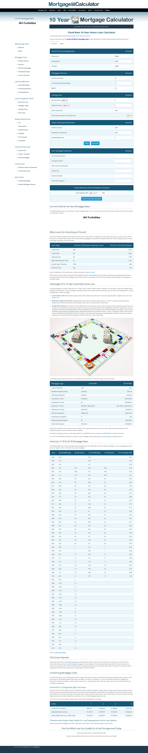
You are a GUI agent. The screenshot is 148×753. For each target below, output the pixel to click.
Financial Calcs (98, 10)
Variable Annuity (23, 130)
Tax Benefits (21, 140)
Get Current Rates (64, 83)
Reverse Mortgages (24, 157)
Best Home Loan (23, 102)
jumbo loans (60, 683)
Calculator (54, 43)
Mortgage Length (23, 105)
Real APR (20, 64)
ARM (64, 10)
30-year (115, 436)
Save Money (81, 10)
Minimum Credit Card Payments (27, 167)
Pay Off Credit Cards (24, 171)
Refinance (52, 10)
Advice (90, 10)
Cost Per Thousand (23, 75)
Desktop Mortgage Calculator (27, 184)
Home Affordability (24, 85)
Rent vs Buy (21, 113)
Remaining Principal (24, 71)
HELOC (20, 51)
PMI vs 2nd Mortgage (24, 68)
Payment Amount (23, 61)
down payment (73, 662)
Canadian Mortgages (24, 181)
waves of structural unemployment (68, 311)
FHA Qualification (23, 92)
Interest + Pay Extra (24, 154)
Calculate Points (23, 109)
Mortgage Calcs (42, 10)
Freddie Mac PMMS (60, 652)
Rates (59, 10)
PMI (90, 664)
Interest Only (22, 150)
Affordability (72, 10)
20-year (108, 436)
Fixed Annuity (22, 126)
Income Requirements (24, 88)
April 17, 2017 (91, 272)
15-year (103, 436)
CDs (19, 122)
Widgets (107, 10)
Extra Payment (22, 137)
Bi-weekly (21, 133)
